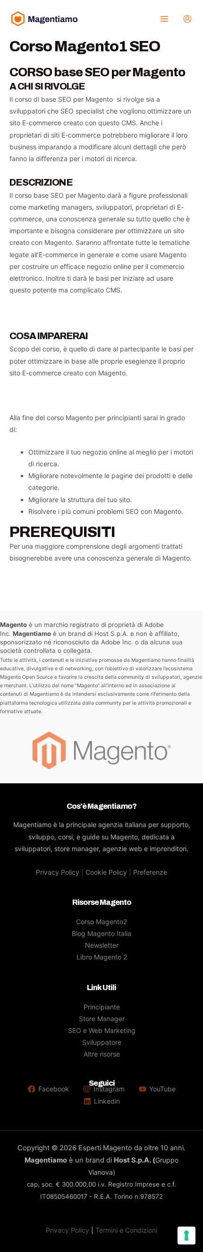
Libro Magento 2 (101, 957)
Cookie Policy (106, 872)
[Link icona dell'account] (187, 19)
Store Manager (102, 1019)
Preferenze (150, 872)
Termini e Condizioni (126, 1230)
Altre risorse (102, 1054)
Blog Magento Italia (101, 933)
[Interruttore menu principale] (164, 19)
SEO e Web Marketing (101, 1030)
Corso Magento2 (101, 922)
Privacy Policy (57, 872)
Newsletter (101, 945)
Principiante (102, 1007)
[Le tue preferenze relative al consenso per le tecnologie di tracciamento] (186, 1235)
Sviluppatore (101, 1042)
